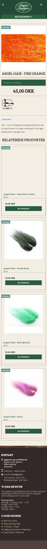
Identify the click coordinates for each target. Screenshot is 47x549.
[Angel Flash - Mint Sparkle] (23, 317)
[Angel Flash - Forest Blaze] (23, 242)
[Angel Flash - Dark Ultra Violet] (23, 168)
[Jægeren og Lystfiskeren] (23, 7)
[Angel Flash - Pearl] (23, 391)
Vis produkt (23, 208)
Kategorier (22, 16)
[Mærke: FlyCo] (7, 104)
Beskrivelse (6, 119)
